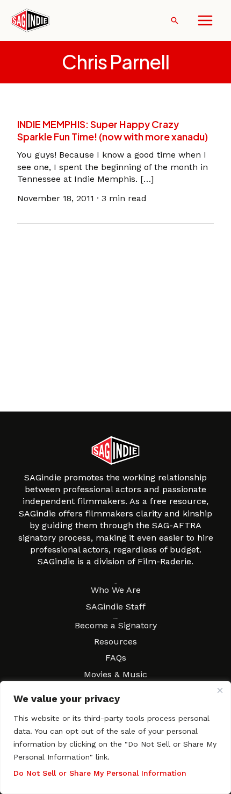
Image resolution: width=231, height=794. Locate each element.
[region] (115, 737)
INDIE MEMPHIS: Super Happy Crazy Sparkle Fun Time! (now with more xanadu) (112, 130)
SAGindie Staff (116, 606)
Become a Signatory (116, 625)
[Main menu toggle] (205, 20)
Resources (115, 641)
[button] (174, 20)
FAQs (115, 658)
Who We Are (116, 590)
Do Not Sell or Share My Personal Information (99, 773)
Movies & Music (115, 674)
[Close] (219, 690)
